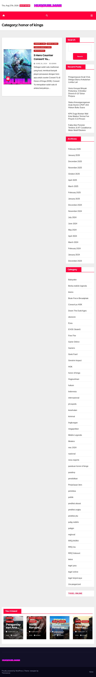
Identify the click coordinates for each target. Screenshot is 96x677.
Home (91, 672)
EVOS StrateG (74, 329)
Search (71, 40)
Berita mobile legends (77, 286)
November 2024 (75, 211)
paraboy (71, 472)
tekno (70, 559)
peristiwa (72, 491)
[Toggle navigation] (91, 15)
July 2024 (72, 217)
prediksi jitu (73, 516)
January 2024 (74, 255)
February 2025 (74, 193)
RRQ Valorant (74, 553)
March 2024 (73, 242)
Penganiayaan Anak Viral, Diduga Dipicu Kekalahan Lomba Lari (79, 79)
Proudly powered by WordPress (13, 671)
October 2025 (74, 174)
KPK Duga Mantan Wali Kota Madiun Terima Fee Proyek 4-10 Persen (78, 116)
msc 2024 (72, 448)
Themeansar (6, 673)
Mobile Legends (75, 435)
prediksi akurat (74, 503)
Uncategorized (39, 50)
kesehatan (72, 410)
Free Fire (72, 336)
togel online (73, 572)
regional (71, 535)
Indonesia (72, 392)
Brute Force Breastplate (78, 298)
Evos (70, 323)
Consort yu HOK (39, 43)
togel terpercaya (75, 578)
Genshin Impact (75, 360)
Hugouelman (73, 379)
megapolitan (73, 429)
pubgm (71, 528)
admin (53, 63)
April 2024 (72, 236)
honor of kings (52, 43)
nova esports (73, 460)
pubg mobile (73, 522)
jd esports (72, 404)
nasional (72, 454)
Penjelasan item (75, 485)
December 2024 (75, 205)
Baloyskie (72, 280)
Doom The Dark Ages (77, 311)
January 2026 (74, 155)
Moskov (71, 441)
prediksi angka (74, 510)
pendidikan (73, 479)
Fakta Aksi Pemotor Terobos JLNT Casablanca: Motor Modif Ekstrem (80, 127)
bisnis (70, 292)
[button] (47, 16)
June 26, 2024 (42, 63)
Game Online (73, 342)
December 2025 (75, 161)
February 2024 (74, 248)
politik (70, 497)
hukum (71, 385)
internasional (73, 398)
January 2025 (74, 199)
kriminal (71, 416)
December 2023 (75, 261)
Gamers (71, 348)
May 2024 (72, 230)
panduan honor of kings (42, 47)
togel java (72, 566)
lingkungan (73, 423)
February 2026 (74, 149)
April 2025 (72, 180)
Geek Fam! (73, 354)
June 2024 (72, 224)
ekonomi (72, 317)
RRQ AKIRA (73, 541)
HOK (70, 367)
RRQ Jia (72, 547)
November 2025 (75, 168)
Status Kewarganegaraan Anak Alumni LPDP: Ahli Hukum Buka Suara (79, 104)
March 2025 (73, 186)
